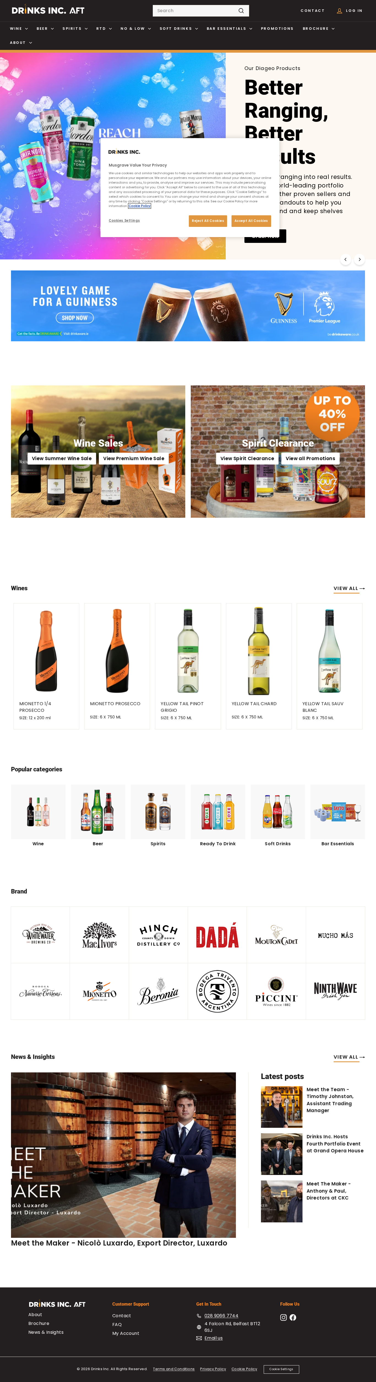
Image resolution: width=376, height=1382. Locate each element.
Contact (313, 10)
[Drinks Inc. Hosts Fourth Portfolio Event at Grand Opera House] (282, 1154)
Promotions (277, 28)
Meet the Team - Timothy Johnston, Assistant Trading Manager (330, 1100)
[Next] (359, 259)
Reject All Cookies (208, 221)
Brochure (316, 28)
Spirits (72, 28)
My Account (125, 1333)
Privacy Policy (213, 1369)
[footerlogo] (62, 1305)
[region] (189, 187)
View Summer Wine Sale (62, 458)
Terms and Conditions (174, 1369)
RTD (102, 28)
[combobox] (201, 11)
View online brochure (53, 197)
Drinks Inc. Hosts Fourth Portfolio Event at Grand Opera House (335, 1143)
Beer (43, 28)
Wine (17, 28)
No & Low (133, 28)
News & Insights (46, 1332)
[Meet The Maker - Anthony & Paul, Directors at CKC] (282, 1201)
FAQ (117, 1324)
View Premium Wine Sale (133, 458)
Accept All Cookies (251, 221)
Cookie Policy (244, 1369)
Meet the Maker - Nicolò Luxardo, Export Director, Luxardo (119, 1243)
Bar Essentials (227, 28)
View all (346, 588)
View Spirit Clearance (247, 458)
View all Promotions (310, 458)
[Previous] (345, 259)
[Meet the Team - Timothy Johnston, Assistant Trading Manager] (282, 1107)
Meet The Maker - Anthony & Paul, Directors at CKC (329, 1190)
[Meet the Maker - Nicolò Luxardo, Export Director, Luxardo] (123, 1155)
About (19, 42)
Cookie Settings (281, 1369)
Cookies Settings (124, 220)
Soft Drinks (177, 28)
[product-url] (46, 649)
